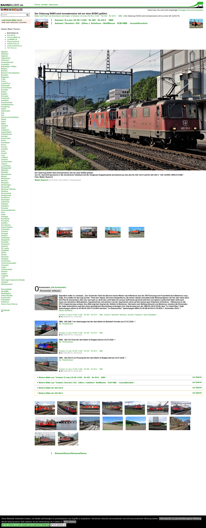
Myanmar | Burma (8, 189)
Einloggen (182, 10)
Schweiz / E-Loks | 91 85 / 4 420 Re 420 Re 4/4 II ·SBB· (84, 20)
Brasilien (4, 75)
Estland (4, 94)
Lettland (4, 157)
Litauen (4, 164)
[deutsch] (5, 10)
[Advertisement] (112, 36)
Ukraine (4, 271)
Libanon (4, 159)
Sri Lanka (5, 248)
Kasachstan (6, 138)
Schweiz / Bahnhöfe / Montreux (115, 315)
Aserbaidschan (7, 62)
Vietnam (4, 282)
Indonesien (5, 111)
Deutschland (6, 88)
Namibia (4, 191)
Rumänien (5, 219)
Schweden (5, 229)
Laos (3, 155)
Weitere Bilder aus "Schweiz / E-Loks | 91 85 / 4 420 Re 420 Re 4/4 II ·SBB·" (72, 377)
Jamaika (4, 126)
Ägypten (4, 52)
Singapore (5, 240)
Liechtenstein (6, 162)
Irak (2, 113)
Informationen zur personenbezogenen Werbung (180, 518)
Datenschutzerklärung (9, 304)
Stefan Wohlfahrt (65, 310)
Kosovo (4, 147)
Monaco (4, 181)
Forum (37, 5)
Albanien (4, 54)
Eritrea (3, 92)
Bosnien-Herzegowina (10, 73)
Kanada (4, 136)
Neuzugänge (6, 289)
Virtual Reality (7, 295)
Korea (3, 145)
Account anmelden (195, 10)
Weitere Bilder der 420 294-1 (51, 393)
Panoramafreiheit (8, 210)
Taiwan (4, 255)
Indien (3, 109)
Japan (3, 128)
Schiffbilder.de (12, 39)
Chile (3, 79)
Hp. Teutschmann (66, 324)
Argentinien (6, 58)
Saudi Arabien (7, 227)
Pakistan (4, 204)
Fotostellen (5, 300)
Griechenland (6, 102)
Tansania (5, 257)
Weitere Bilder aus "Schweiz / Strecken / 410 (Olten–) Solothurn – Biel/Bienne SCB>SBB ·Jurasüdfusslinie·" (87, 383)
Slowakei (5, 242)
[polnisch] (18, 10)
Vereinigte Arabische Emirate (13, 280)
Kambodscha (6, 134)
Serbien (4, 236)
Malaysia (4, 170)
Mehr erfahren (70, 522)
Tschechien (5, 261)
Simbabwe (5, 238)
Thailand (4, 259)
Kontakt (44, 5)
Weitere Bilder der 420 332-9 (51, 388)
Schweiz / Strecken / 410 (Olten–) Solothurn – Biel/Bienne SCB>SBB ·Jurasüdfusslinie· (101, 23)
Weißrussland (6, 284)
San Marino (6, 225)
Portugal (4, 217)
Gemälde (5, 291)
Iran (2, 115)
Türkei (3, 267)
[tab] (119, 377)
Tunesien (5, 265)
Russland (5, 221)
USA (3, 278)
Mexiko (4, 176)
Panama (4, 208)
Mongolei (5, 183)
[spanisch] (14, 10)
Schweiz (75, 16)
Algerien (4, 56)
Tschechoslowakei (8, 263)
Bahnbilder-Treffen (8, 67)
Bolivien (4, 71)
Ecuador (4, 90)
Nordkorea (5, 198)
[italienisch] (11, 10)
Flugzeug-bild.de (13, 41)
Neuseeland (6, 193)
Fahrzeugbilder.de (13, 37)
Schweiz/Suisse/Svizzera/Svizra (71, 453)
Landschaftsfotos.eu (14, 46)
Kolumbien (5, 143)
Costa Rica (5, 83)
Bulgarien (5, 77)
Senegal (4, 233)
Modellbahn (6, 293)
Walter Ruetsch (41, 180)
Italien (3, 124)
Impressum (53, 5)
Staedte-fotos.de (13, 44)
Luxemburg (5, 166)
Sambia (4, 223)
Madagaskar (6, 168)
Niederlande (6, 195)
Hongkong (5, 107)
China (3, 81)
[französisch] (8, 10)
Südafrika (5, 250)
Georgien (5, 100)
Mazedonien (6, 174)
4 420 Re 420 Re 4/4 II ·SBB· (108, 16)
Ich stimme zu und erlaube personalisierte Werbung (25, 525)
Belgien (4, 69)
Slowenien (5, 244)
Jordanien (5, 130)
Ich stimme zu (58, 525)
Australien (5, 64)
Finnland (4, 96)
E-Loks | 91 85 (87, 16)
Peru (3, 212)
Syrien (3, 252)
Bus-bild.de (11, 35)
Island (3, 119)
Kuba (3, 151)
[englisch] (2, 10)
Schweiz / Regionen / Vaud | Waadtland (142, 315)
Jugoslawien (6, 132)
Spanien (4, 246)
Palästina (5, 206)
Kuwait (4, 153)
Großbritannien (7, 105)
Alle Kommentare (58, 287)
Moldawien (5, 179)
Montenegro (6, 185)
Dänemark (5, 86)
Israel (3, 121)
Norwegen (5, 200)
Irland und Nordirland (10, 117)
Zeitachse (5, 302)
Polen (3, 214)
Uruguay (4, 276)
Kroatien (4, 149)
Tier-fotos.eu (11, 48)
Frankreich (5, 98)
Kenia (3, 140)
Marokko (4, 172)
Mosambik (5, 187)
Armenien (5, 60)
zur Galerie (197, 377)
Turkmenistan (6, 269)
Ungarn (4, 274)
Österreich (5, 202)
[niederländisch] (21, 10)
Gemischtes (6, 298)
